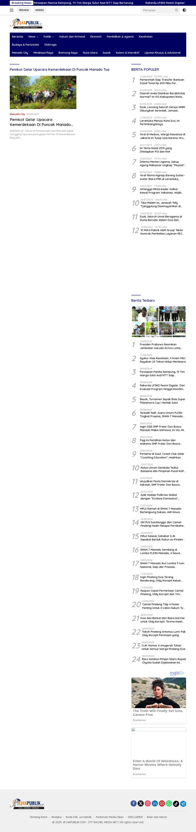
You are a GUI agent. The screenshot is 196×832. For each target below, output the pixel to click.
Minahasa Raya (43, 52)
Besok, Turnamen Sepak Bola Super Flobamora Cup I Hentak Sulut (162, 401)
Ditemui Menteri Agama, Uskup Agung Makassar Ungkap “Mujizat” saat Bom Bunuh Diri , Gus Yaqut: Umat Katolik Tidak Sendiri (162, 163)
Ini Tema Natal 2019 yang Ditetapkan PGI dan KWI (156, 149)
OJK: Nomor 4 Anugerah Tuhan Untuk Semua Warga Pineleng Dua (163, 647)
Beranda (17, 36)
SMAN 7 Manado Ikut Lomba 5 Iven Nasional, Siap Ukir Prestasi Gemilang (162, 565)
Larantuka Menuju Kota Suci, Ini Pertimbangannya (160, 122)
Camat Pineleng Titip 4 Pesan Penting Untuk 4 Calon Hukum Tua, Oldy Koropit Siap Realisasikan (163, 606)
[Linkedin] (155, 803)
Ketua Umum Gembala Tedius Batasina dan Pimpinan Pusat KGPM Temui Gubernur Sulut (163, 469)
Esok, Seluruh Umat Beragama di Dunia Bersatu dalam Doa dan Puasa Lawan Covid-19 (161, 218)
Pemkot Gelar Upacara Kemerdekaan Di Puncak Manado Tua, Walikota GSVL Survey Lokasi (41, 124)
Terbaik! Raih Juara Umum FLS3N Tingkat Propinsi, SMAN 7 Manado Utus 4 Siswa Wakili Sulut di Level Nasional (161, 414)
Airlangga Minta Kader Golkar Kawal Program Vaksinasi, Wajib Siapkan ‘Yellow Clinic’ (160, 190)
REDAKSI (24, 9)
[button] (176, 10)
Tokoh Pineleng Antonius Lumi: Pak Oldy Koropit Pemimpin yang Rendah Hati (164, 633)
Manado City (20, 52)
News (32, 36)
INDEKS (39, 9)
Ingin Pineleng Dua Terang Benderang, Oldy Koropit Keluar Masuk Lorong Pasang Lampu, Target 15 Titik (160, 578)
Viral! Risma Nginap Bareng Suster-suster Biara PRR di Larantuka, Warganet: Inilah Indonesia (162, 177)
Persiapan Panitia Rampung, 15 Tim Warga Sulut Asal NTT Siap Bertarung (65, 3)
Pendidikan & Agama (120, 36)
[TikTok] (176, 804)
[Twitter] (141, 803)
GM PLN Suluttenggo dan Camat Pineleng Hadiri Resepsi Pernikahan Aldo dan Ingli (162, 524)
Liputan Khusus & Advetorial (162, 52)
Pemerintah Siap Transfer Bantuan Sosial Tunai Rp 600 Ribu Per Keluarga (162, 81)
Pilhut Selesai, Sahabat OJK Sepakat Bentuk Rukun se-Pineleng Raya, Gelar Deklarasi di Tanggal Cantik (162, 537)
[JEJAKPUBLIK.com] (26, 23)
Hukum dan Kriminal (72, 36)
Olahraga (50, 44)
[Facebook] (134, 803)
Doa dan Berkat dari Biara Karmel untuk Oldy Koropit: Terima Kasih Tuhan (162, 619)
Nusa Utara (90, 52)
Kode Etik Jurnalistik (79, 817)
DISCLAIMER (135, 817)
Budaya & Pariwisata (25, 44)
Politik (47, 36)
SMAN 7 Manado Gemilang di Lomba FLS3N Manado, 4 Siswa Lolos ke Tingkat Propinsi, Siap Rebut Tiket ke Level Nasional (160, 551)
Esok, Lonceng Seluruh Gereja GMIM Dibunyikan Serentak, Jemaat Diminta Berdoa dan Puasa (162, 108)
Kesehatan (146, 36)
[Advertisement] (158, 266)
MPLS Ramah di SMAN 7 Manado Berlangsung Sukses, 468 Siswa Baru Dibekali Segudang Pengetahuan (160, 510)
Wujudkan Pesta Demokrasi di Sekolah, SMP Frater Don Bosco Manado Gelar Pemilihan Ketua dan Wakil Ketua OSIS (162, 483)
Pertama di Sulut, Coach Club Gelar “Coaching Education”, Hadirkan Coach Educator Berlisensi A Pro (162, 455)
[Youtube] (162, 803)
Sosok (107, 52)
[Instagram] (148, 803)
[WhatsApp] (169, 803)
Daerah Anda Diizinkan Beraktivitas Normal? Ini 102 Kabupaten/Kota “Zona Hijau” (162, 95)
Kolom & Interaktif (127, 52)
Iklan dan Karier (157, 817)
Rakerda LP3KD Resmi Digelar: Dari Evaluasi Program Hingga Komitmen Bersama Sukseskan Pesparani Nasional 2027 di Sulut (163, 387)
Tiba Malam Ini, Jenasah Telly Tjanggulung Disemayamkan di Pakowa (161, 204)
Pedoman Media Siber (110, 817)
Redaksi (56, 817)
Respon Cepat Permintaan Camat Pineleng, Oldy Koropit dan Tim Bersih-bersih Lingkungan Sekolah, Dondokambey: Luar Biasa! (162, 592)
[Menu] (12, 10)
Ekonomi (95, 36)
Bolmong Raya (68, 52)
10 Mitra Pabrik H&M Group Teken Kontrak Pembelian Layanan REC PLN (161, 231)
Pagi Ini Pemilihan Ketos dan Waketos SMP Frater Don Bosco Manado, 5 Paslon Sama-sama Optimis (160, 442)
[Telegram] (183, 804)
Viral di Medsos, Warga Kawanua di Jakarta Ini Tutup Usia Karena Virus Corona (162, 136)
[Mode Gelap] (184, 10)
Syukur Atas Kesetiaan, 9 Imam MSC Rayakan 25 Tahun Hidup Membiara (163, 359)
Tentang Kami (38, 817)
